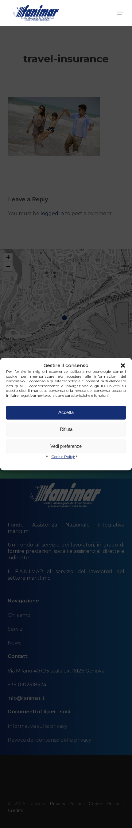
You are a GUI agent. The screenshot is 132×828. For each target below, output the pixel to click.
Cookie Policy (63, 456)
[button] (123, 365)
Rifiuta (66, 429)
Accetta (66, 412)
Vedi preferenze (66, 446)
